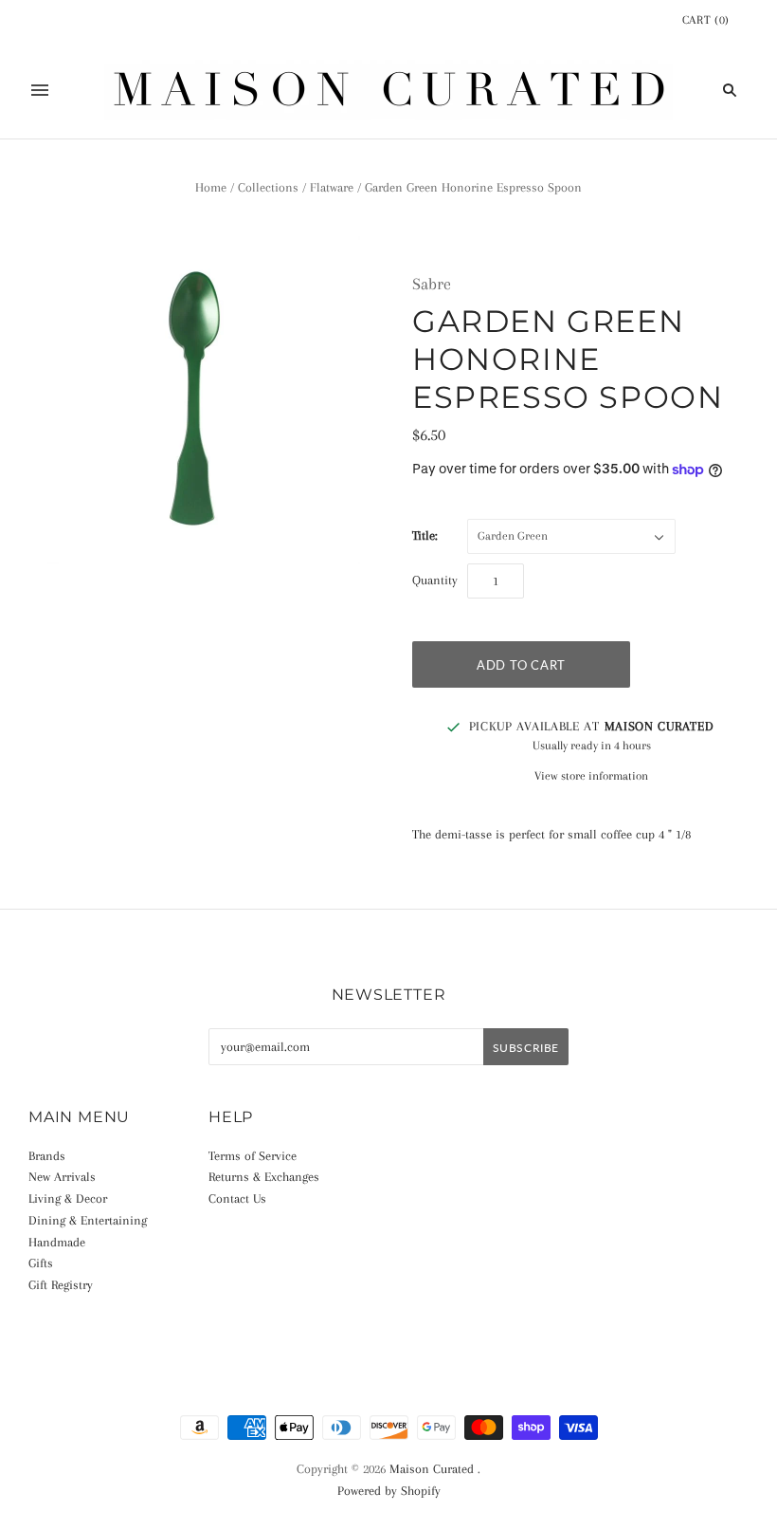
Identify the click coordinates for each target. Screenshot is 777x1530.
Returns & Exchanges (263, 1177)
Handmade (56, 1242)
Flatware (331, 187)
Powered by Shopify (389, 1491)
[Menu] (39, 90)
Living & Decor (67, 1198)
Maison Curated (431, 1469)
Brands (46, 1156)
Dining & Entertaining (87, 1220)
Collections (268, 187)
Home (210, 187)
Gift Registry (60, 1285)
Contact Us (237, 1198)
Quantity (435, 580)
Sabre (431, 283)
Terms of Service (252, 1156)
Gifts (40, 1263)
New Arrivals (62, 1177)
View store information (591, 776)
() (706, 20)
